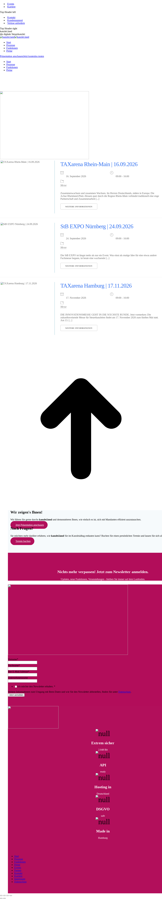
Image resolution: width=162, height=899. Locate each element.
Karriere (18, 876)
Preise (17, 864)
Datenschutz (124, 691)
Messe (63, 185)
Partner (17, 870)
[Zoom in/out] (10, 895)
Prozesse (18, 859)
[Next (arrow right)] (4, 898)
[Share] (4, 895)
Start (16, 856)
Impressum (19, 879)
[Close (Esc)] (1, 895)
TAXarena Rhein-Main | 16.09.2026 (98, 164)
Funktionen (20, 862)
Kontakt (18, 873)
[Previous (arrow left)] (1, 898)
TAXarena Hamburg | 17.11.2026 (96, 286)
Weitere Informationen (78, 207)
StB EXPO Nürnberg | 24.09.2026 (96, 226)
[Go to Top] (81, 508)
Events (17, 867)
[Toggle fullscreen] (7, 895)
